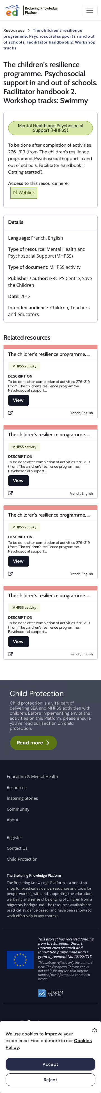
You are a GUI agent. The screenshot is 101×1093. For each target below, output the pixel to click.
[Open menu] (90, 10)
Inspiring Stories (22, 798)
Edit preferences (94, 1030)
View (18, 400)
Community (18, 809)
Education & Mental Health (32, 776)
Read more (30, 742)
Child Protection (22, 859)
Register (14, 837)
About (12, 819)
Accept (50, 1064)
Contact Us (17, 848)
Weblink (27, 193)
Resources (14, 30)
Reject (51, 1080)
